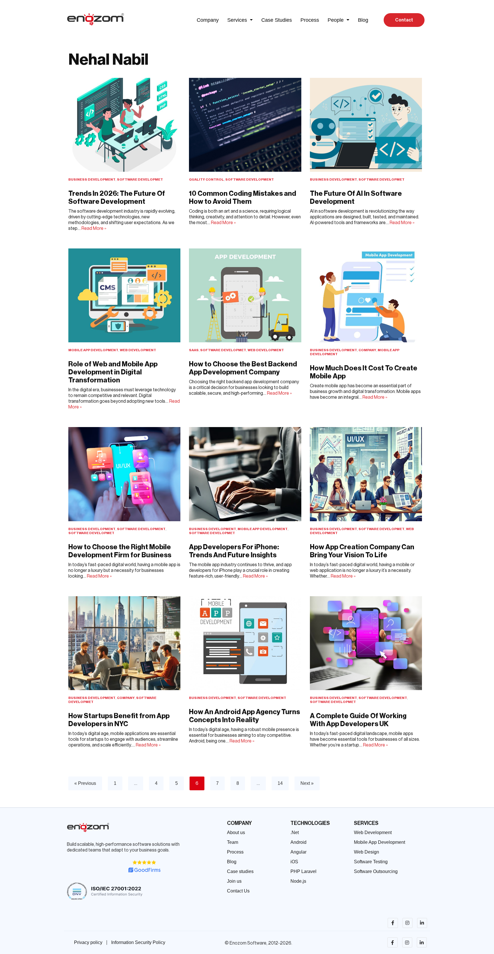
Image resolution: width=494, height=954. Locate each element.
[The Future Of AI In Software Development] (366, 125)
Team (232, 842)
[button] (240, 20)
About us (236, 832)
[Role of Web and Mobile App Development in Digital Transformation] (124, 295)
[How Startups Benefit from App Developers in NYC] (124, 643)
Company (208, 20)
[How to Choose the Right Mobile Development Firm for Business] (124, 474)
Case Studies (276, 20)
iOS (294, 861)
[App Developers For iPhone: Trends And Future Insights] (245, 474)
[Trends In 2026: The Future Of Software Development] (124, 125)
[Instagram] (408, 923)
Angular (298, 852)
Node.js (298, 881)
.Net (294, 832)
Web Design (366, 852)
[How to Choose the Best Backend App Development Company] (245, 295)
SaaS (194, 350)
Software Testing (371, 861)
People (336, 20)
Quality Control (206, 179)
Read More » (93, 228)
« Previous (85, 783)
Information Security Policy (138, 942)
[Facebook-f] (393, 923)
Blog (363, 20)
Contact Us (238, 890)
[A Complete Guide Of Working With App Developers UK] (366, 643)
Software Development (249, 179)
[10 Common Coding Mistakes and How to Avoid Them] (245, 125)
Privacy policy (88, 942)
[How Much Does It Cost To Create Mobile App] (366, 295)
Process (309, 20)
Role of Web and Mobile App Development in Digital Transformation (113, 372)
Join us (234, 881)
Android (298, 842)
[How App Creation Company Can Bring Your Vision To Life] (366, 474)
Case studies (240, 871)
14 (280, 783)
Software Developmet (140, 179)
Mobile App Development (93, 350)
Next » (307, 783)
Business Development (91, 179)
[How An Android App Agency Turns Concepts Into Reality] (245, 643)
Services (237, 20)
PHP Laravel (303, 871)
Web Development (138, 350)
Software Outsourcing (376, 871)
